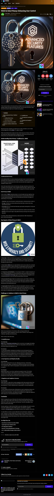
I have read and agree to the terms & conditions (9, 447)
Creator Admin (7, 13)
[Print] (50, 14)
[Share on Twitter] (45, 14)
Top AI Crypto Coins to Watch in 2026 (9, 424)
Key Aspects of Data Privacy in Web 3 (9, 121)
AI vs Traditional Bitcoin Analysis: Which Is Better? (11, 430)
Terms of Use (13, 449)
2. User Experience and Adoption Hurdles (26, 118)
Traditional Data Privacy (9, 118)
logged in (8, 468)
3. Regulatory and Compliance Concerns (25, 121)
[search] (50, 1)
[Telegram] (51, 77)
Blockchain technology (10, 274)
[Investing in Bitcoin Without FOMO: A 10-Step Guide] (39, 105)
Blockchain (4, 8)
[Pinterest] (43, 77)
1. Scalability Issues (24, 115)
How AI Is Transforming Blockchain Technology (10, 428)
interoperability (9, 409)
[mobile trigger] (2, 1)
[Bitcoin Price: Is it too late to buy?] (39, 114)
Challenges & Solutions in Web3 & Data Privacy (9, 124)
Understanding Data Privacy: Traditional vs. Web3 (9, 116)
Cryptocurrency (11, 434)
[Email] (47, 14)
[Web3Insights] (6, 1)
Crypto (9, 8)
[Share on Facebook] (44, 14)
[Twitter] (39, 77)
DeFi (12, 8)
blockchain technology (12, 343)
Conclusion (22, 123)
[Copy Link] (49, 14)
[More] (52, 14)
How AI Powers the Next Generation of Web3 (10, 422)
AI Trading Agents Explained (7, 426)
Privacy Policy (31, 449)
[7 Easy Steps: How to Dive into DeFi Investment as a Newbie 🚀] (39, 109)
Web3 (16, 8)
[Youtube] (47, 77)
